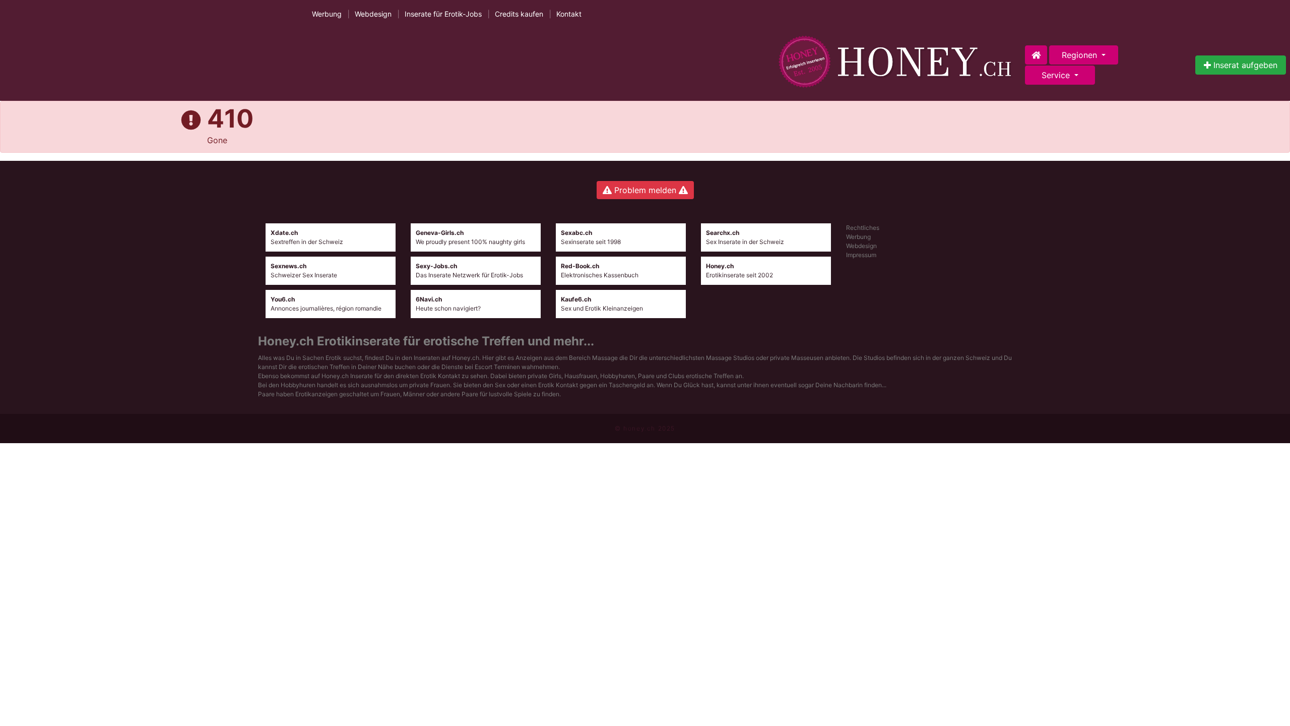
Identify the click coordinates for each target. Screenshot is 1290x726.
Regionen (1081, 55)
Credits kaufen (519, 14)
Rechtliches (862, 227)
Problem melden (645, 190)
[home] (897, 61)
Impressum (861, 255)
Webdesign (373, 14)
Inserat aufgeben (1244, 65)
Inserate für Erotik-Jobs (443, 14)
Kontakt (569, 14)
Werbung (327, 14)
